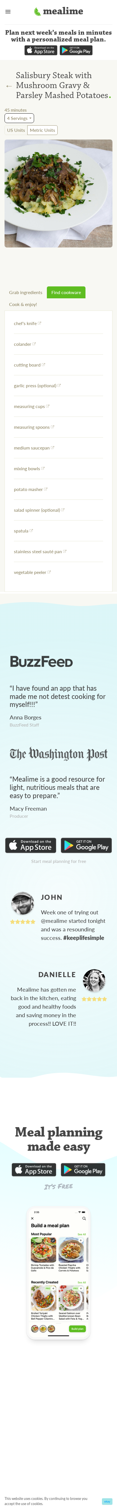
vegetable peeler (30, 572)
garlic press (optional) (35, 385)
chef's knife (25, 323)
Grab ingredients (25, 292)
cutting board (27, 364)
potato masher (28, 489)
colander (22, 344)
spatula (21, 530)
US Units (16, 130)
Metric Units (42, 130)
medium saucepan (32, 447)
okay (107, 1501)
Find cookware (66, 292)
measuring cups (29, 406)
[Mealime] (58, 12)
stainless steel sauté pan (38, 551)
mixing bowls (27, 468)
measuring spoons (32, 427)
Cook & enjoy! (23, 304)
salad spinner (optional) (37, 510)
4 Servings (17, 118)
